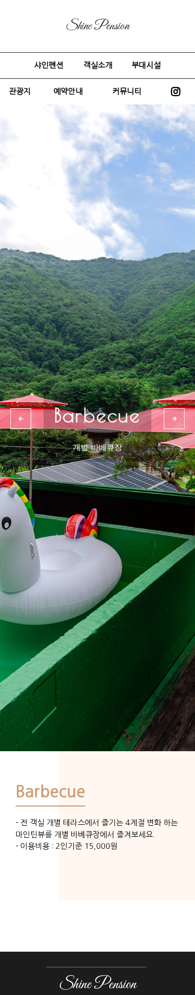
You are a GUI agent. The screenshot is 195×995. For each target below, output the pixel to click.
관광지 (20, 91)
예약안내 (68, 91)
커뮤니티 (126, 91)
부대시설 (146, 65)
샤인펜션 (48, 65)
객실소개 (97, 65)
